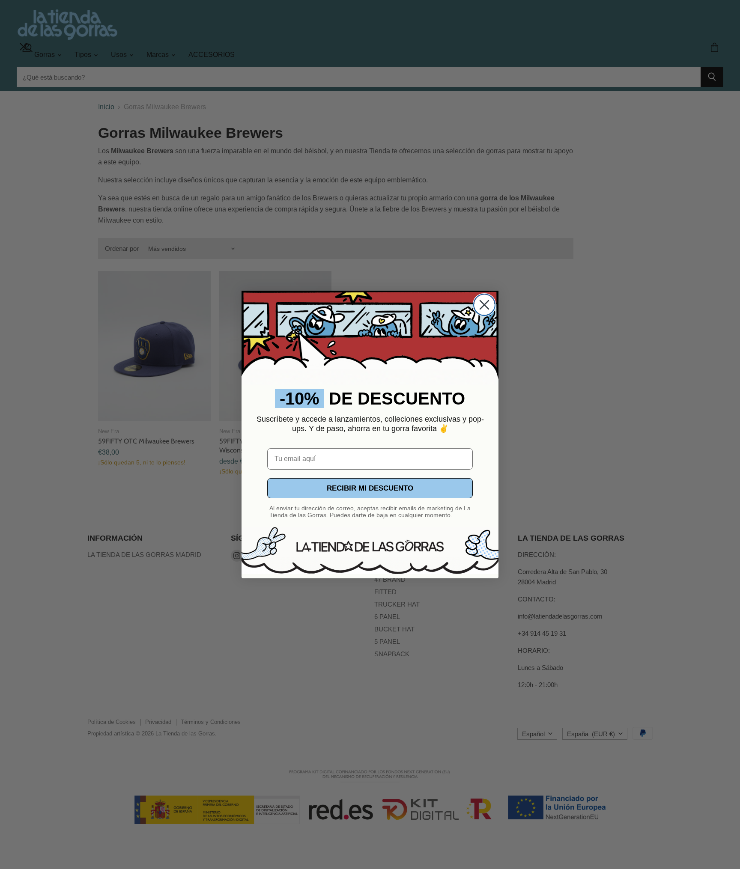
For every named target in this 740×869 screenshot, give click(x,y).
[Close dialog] (484, 304)
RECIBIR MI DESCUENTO (370, 488)
